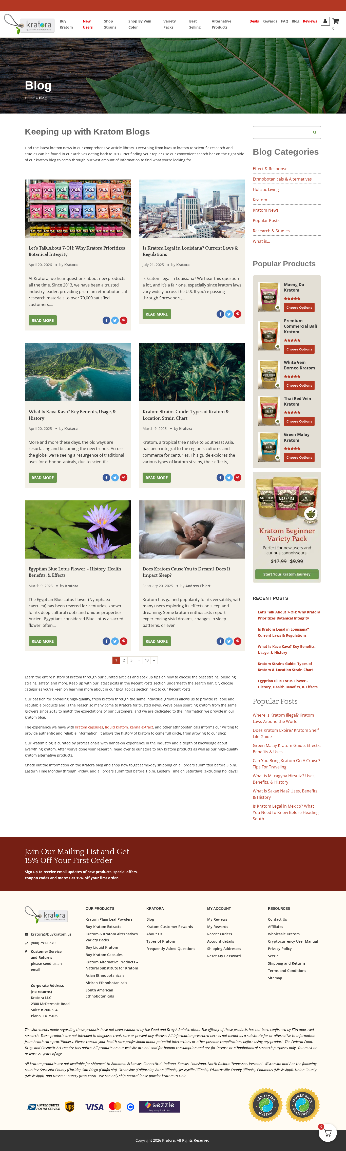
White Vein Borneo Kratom (299, 365)
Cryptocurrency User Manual (293, 941)
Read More (43, 320)
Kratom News (266, 210)
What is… (261, 241)
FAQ (284, 21)
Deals (254, 21)
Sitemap (275, 978)
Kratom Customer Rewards (169, 926)
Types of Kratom (160, 941)
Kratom (260, 200)
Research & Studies (271, 231)
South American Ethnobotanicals (100, 993)
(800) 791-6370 (43, 942)
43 (147, 660)
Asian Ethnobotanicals (105, 975)
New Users (88, 24)
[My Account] (325, 21)
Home (30, 97)
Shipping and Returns (286, 963)
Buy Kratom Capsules (104, 954)
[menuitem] (71, 24)
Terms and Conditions (287, 970)
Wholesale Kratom (284, 934)
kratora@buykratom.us (51, 934)
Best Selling (195, 24)
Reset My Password (224, 956)
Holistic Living (266, 189)
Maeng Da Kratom (294, 287)
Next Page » (154, 660)
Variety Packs (169, 24)
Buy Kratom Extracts (103, 926)
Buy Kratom (66, 24)
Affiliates (275, 926)
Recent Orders (219, 934)
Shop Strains (110, 24)
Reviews (310, 21)
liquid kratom (116, 727)
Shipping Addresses (224, 948)
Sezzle (273, 956)
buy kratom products (174, 749)
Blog (295, 21)
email (35, 969)
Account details (220, 941)
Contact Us (277, 919)
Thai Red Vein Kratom (297, 401)
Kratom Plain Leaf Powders (109, 919)
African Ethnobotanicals (106, 982)
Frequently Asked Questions (170, 948)
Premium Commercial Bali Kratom (300, 326)
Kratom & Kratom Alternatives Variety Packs (112, 937)
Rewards (269, 21)
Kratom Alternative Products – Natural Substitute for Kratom (112, 965)
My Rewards (217, 926)
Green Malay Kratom (297, 437)
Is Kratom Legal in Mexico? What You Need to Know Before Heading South (286, 812)
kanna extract (141, 727)
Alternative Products (221, 24)
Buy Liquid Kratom (102, 947)
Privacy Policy (280, 948)
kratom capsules (89, 727)
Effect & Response (270, 168)
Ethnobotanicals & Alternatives (282, 179)
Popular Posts (266, 220)
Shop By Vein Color (139, 24)
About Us (154, 934)
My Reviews (217, 919)
